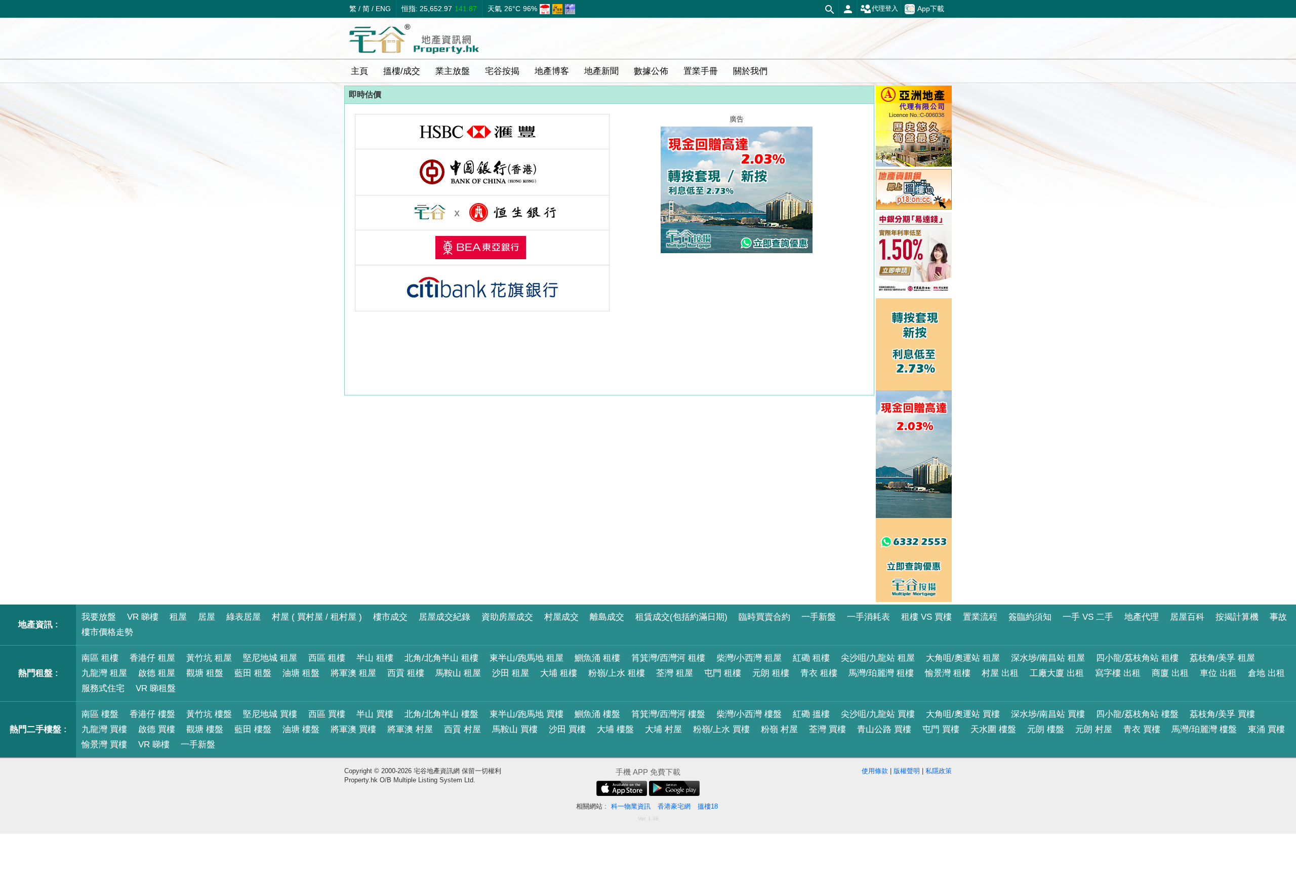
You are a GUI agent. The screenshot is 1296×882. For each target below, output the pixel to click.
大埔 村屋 (663, 729)
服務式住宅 (103, 688)
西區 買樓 (326, 714)
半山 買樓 (374, 714)
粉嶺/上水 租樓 (616, 673)
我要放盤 (99, 617)
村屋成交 (561, 617)
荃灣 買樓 (827, 729)
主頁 (359, 71)
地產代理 (1141, 617)
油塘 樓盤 (300, 729)
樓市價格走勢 (107, 632)
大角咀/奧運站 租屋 (963, 658)
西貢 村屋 (462, 729)
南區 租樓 (100, 658)
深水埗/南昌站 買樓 (1048, 714)
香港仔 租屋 (152, 658)
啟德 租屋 (156, 673)
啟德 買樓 (156, 729)
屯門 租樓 (722, 673)
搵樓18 (708, 806)
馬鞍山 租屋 (458, 673)
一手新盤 (818, 617)
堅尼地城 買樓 (270, 714)
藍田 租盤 (252, 673)
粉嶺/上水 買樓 (721, 729)
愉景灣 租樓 (947, 673)
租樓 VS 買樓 (926, 617)
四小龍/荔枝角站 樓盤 (1137, 714)
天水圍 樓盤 (993, 729)
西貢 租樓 (405, 673)
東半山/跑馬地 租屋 (526, 658)
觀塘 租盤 (204, 673)
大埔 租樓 (558, 673)
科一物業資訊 (631, 806)
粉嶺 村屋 (779, 729)
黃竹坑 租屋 (209, 658)
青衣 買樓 (1141, 729)
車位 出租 (1218, 673)
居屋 (206, 617)
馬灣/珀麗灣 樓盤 (1204, 729)
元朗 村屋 (1093, 729)
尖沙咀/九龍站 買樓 (878, 714)
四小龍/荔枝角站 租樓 (1137, 658)
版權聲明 (907, 771)
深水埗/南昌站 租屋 (1048, 658)
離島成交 (607, 617)
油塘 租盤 (300, 673)
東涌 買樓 (1266, 729)
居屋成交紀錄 (444, 617)
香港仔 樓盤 (152, 714)
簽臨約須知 (1029, 617)
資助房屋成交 (507, 617)
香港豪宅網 (674, 806)
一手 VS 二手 (1088, 617)
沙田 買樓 (567, 729)
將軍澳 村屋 (410, 729)
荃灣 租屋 (674, 673)
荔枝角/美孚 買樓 (1222, 714)
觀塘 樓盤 (204, 729)
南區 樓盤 (100, 714)
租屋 (178, 617)
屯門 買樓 (940, 729)
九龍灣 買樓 (104, 729)
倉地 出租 (1266, 673)
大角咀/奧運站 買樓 (963, 714)
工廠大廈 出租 (1057, 673)
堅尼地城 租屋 (270, 658)
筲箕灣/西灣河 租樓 (668, 658)
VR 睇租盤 (156, 688)
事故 (1278, 617)
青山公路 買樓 (884, 729)
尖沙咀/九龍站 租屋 (878, 658)
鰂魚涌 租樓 (597, 658)
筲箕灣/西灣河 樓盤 (668, 714)
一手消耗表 (868, 617)
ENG (383, 9)
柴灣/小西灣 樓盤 (749, 714)
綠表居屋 (243, 617)
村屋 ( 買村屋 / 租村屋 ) (317, 617)
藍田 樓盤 (252, 729)
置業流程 (980, 617)
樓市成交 (390, 617)
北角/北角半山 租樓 (441, 658)
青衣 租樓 (818, 673)
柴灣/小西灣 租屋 (749, 658)
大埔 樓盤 (615, 729)
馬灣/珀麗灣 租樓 (881, 673)
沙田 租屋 (510, 673)
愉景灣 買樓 (104, 744)
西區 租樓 (326, 658)
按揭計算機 (1237, 617)
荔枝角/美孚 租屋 (1222, 658)
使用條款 (875, 771)
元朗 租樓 (770, 673)
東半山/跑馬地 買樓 (526, 714)
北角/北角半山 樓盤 (441, 714)
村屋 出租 (1000, 673)
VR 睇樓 (142, 617)
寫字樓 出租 (1118, 673)
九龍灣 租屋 (104, 673)
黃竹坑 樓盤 (209, 714)
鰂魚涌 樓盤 (597, 714)
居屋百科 (1187, 617)
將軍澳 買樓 (353, 729)
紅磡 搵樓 (811, 714)
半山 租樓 (374, 658)
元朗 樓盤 (1045, 729)
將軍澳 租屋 (353, 673)
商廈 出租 (1170, 673)
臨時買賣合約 (764, 617)
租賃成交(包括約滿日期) (681, 617)
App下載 (930, 9)
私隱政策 (938, 771)
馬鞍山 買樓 (515, 729)
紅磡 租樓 (811, 658)
